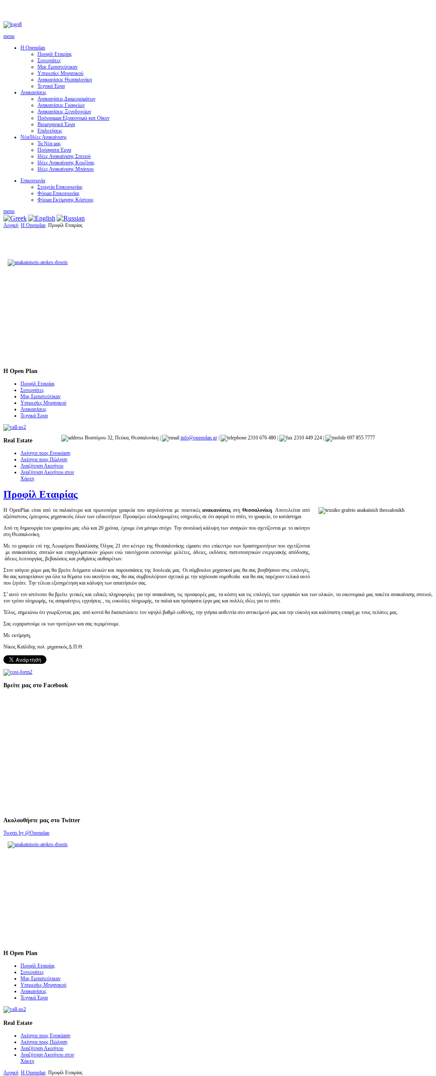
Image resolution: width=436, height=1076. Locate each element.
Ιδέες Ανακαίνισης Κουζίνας (66, 163)
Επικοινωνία (32, 181)
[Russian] (71, 218)
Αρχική (10, 225)
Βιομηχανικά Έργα (56, 124)
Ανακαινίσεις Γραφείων (61, 105)
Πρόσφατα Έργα (54, 150)
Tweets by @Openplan (26, 833)
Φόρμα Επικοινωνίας (58, 193)
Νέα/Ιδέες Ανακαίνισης (43, 137)
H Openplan (32, 48)
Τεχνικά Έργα (51, 86)
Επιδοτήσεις (49, 131)
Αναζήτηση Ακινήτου (41, 466)
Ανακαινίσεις (33, 92)
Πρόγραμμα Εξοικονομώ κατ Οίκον (73, 118)
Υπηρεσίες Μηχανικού (60, 73)
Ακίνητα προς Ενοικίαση (45, 453)
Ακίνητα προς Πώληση (43, 459)
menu (8, 36)
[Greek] (15, 218)
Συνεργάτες (49, 60)
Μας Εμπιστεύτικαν (57, 67)
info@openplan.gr (199, 438)
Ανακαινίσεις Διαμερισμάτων (66, 99)
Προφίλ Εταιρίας (54, 54)
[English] (41, 218)
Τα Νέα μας (49, 143)
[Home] (12, 24)
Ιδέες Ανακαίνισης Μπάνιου (65, 169)
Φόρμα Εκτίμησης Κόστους (65, 200)
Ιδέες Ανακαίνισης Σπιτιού (64, 156)
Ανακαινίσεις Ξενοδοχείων (64, 112)
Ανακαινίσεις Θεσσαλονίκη (64, 80)
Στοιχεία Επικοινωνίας (60, 187)
